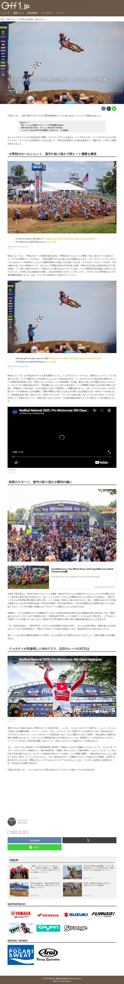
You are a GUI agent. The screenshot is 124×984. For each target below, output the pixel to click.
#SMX (60, 239)
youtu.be (11, 472)
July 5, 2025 (51, 242)
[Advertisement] (30, 793)
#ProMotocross (50, 239)
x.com (10, 249)
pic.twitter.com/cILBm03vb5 (83, 239)
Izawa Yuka (22, 93)
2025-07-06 (22, 91)
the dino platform (65, 981)
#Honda (67, 239)
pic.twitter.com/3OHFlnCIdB (89, 358)
